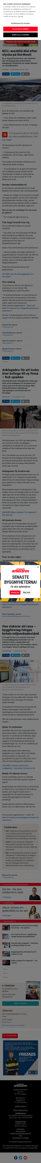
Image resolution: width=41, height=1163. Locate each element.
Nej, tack (26, 592)
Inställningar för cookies (20, 23)
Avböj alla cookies (20, 35)
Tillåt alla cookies (20, 29)
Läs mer (20, 16)
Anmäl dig (15, 592)
